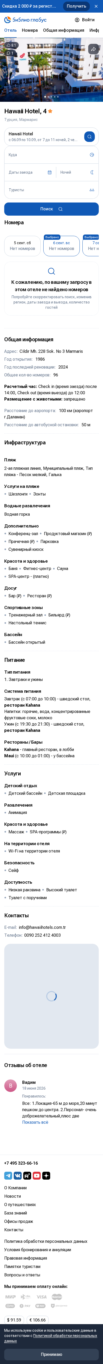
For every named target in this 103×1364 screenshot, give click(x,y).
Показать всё (35, 1122)
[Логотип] (25, 20)
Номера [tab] (30, 30)
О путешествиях (20, 1204)
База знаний (15, 1213)
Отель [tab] (10, 30)
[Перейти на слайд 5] (58, 97)
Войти (88, 19)
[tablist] (51, 30)
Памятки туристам (22, 1266)
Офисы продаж (18, 1221)
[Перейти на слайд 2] (48, 97)
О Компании (15, 1187)
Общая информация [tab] (63, 30)
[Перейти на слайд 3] (51, 97)
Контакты (13, 1229)
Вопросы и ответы (22, 1274)
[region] (51, 70)
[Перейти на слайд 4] (54, 97)
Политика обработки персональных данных (45, 1241)
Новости (12, 1196)
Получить (76, 6)
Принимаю (51, 1354)
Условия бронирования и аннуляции (37, 1249)
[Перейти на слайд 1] (45, 97)
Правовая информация (25, 1258)
